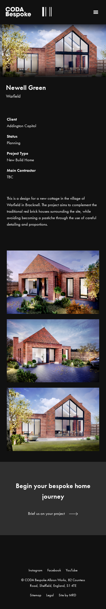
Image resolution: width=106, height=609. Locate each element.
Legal (50, 595)
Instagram (35, 570)
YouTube (71, 570)
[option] (53, 67)
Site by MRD (67, 595)
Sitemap (35, 595)
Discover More (95, 108)
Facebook (54, 570)
